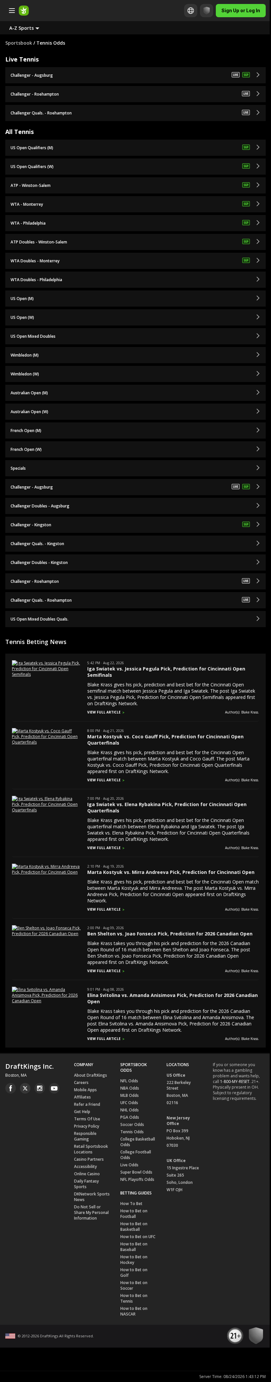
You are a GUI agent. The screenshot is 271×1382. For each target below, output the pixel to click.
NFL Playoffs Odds (137, 1179)
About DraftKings (90, 1075)
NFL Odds (129, 1081)
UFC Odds (129, 1102)
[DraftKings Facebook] (10, 1088)
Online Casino (87, 1174)
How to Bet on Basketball (133, 1226)
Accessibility (85, 1166)
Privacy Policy (86, 1126)
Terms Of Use (87, 1119)
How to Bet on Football (133, 1213)
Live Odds (129, 1165)
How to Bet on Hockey (133, 1259)
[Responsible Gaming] (201, 10)
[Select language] (185, 10)
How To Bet (131, 1203)
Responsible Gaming (85, 1136)
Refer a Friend (87, 1104)
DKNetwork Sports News (92, 1196)
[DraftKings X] (25, 1088)
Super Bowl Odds (136, 1172)
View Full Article (104, 712)
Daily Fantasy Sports (86, 1183)
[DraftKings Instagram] (39, 1088)
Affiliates (82, 1097)
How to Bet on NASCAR (133, 1311)
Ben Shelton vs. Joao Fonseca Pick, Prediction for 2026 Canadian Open (169, 933)
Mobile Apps (85, 1090)
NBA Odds (129, 1088)
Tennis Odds (132, 1132)
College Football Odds (135, 1154)
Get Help (82, 1111)
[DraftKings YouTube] (54, 1088)
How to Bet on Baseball (133, 1246)
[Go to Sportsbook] (24, 10)
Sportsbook (18, 43)
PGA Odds (129, 1117)
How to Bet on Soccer (133, 1285)
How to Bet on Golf (133, 1272)
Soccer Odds (132, 1124)
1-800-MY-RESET (235, 1081)
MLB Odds (129, 1095)
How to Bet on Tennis (133, 1298)
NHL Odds (129, 1110)
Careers (81, 1082)
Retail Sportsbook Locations (91, 1149)
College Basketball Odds (137, 1141)
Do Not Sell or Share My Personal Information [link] (91, 1212)
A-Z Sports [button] (21, 28)
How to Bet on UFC (137, 1236)
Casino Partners (89, 1159)
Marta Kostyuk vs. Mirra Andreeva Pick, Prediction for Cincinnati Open (170, 872)
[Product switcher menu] (12, 10)
